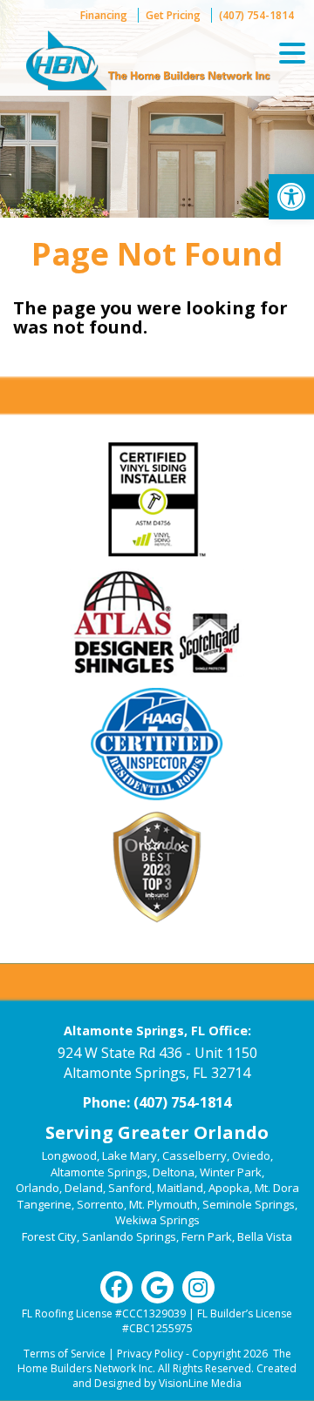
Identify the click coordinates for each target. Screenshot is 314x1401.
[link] (291, 196)
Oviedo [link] (251, 1155)
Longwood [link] (69, 1155)
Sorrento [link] (100, 1204)
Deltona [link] (174, 1172)
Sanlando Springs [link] (129, 1236)
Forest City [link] (49, 1236)
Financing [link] (103, 15)
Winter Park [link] (231, 1172)
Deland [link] (84, 1188)
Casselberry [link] (194, 1155)
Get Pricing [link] (173, 15)
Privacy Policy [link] (150, 1353)
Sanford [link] (130, 1188)
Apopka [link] (228, 1188)
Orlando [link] (37, 1188)
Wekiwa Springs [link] (157, 1220)
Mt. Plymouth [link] (163, 1204)
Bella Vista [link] (264, 1236)
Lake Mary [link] (129, 1155)
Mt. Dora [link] (277, 1188)
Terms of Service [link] (65, 1353)
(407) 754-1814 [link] (256, 15)
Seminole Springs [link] (248, 1204)
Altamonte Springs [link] (99, 1172)
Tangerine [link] (44, 1204)
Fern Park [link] (206, 1236)
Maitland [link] (180, 1188)
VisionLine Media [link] (200, 1383)
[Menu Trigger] (292, 52)
